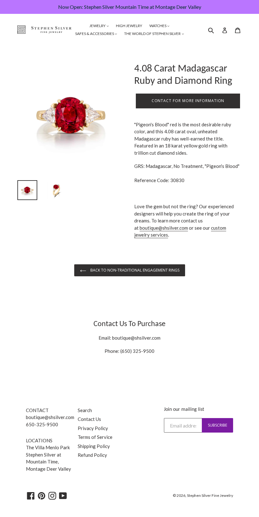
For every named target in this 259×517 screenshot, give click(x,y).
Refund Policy (92, 455)
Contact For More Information (188, 100)
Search (85, 410)
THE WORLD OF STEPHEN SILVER (152, 33)
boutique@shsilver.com (164, 228)
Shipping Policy (94, 446)
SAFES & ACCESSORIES (95, 33)
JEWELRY (97, 25)
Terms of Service (95, 437)
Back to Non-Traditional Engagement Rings (134, 270)
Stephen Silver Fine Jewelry (210, 495)
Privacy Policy (93, 428)
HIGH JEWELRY (129, 25)
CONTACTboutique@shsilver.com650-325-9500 (50, 417)
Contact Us (89, 419)
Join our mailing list (184, 409)
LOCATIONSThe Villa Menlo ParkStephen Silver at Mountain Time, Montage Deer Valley (48, 455)
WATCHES (158, 25)
